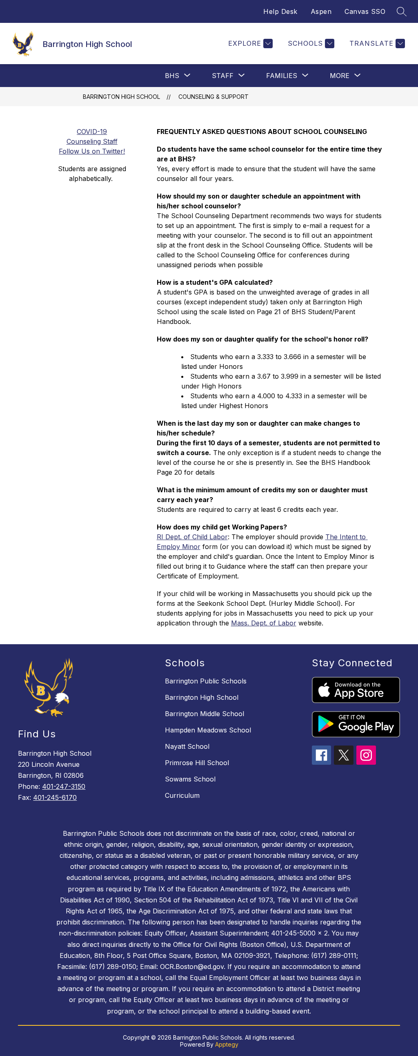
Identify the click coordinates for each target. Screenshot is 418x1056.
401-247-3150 (63, 786)
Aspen (321, 11)
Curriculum (182, 795)
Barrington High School (121, 96)
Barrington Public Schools (206, 681)
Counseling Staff (92, 141)
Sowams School (190, 779)
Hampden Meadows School (208, 730)
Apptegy (226, 1044)
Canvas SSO (365, 11)
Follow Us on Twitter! (92, 151)
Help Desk (280, 11)
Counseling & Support (213, 96)
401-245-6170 (55, 797)
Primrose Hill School (197, 763)
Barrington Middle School (204, 714)
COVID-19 (92, 131)
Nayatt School (187, 746)
